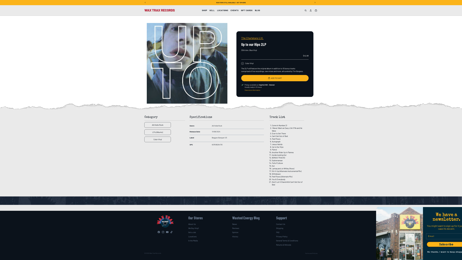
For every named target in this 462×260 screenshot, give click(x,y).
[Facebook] (158, 232)
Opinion (235, 232)
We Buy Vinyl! (193, 228)
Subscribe (438, 244)
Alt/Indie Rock (157, 125)
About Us (192, 224)
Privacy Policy (281, 236)
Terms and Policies (311, 253)
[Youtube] (167, 232)
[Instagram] (163, 232)
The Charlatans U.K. (252, 37)
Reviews (235, 228)
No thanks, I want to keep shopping (439, 252)
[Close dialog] (459, 210)
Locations (192, 236)
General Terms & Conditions (287, 240)
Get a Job (192, 232)
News (234, 224)
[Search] (305, 10)
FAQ (277, 232)
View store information (252, 90)
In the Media (193, 240)
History (235, 236)
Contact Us (280, 224)
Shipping (279, 228)
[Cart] (316, 10)
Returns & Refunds (283, 245)
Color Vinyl (158, 139)
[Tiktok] (171, 232)
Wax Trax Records (155, 253)
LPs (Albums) (157, 132)
